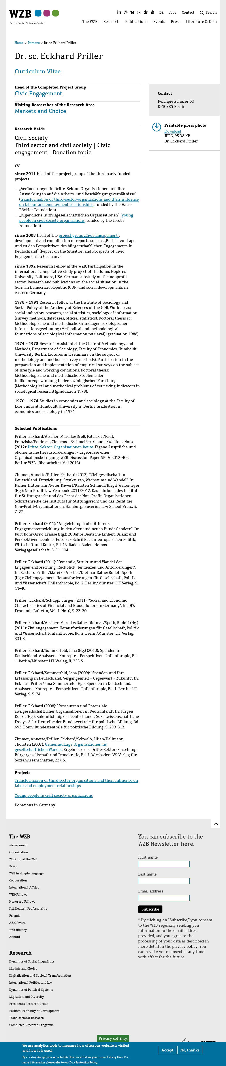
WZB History (18, 930)
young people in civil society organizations (76, 217)
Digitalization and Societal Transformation (40, 976)
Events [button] (160, 22)
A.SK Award (17, 923)
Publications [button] (137, 22)
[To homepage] (27, 16)
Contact (188, 12)
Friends (14, 916)
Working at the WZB (23, 859)
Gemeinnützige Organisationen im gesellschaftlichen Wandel (61, 747)
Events (99, 41)
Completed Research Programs (31, 1025)
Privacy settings (113, 1038)
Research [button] (112, 22)
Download (172, 131)
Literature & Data (150, 41)
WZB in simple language (26, 873)
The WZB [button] (91, 22)
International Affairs (24, 887)
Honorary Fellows (22, 902)
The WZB (17, 41)
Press (120, 41)
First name (148, 857)
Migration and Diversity (26, 997)
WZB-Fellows (18, 894)
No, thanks (190, 1050)
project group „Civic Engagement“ (89, 235)
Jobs (172, 12)
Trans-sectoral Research (26, 1018)
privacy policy (185, 946)
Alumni (14, 937)
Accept (167, 1050)
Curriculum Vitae (38, 71)
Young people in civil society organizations (54, 795)
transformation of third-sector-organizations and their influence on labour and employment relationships (79, 202)
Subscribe (150, 909)
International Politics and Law (31, 983)
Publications (72, 41)
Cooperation (18, 880)
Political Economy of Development (34, 1011)
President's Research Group (28, 1004)
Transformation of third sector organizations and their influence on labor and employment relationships (76, 783)
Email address (150, 891)
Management (18, 845)
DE (161, 12)
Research (43, 41)
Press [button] (177, 22)
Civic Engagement (38, 93)
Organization (18, 852)
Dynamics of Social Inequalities (32, 961)
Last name (147, 874)
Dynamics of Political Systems (31, 990)
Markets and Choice (40, 111)
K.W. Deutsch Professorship (28, 909)
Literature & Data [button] (203, 22)
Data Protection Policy (83, 1062)
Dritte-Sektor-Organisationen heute (60, 447)
